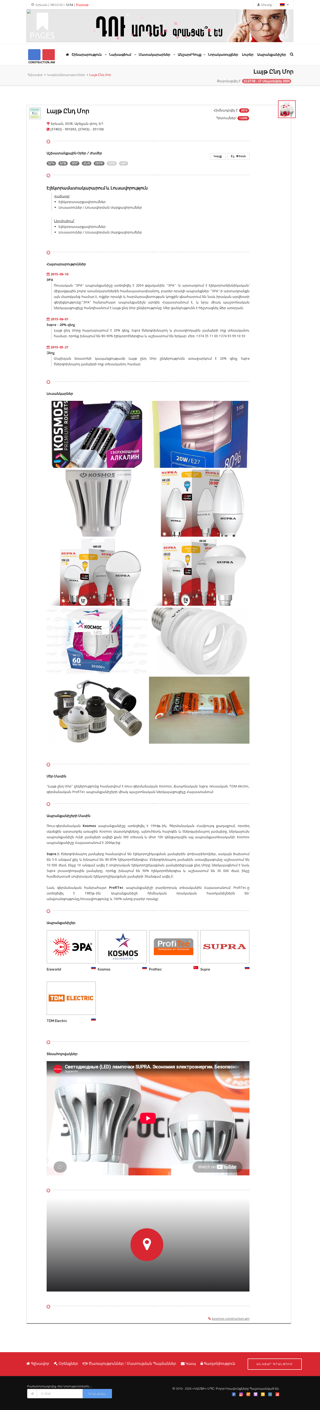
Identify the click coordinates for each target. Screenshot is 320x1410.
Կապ (191, 1363)
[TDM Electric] (65, 999)
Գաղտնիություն (219, 1363)
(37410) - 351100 (91, 129)
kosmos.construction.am (230, 1318)
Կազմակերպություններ (66, 75)
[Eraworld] (65, 947)
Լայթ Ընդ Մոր (100, 75)
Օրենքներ (68, 1363)
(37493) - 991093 (63, 129)
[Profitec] (167, 947)
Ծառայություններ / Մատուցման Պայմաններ (132, 1363)
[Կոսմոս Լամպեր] (97, 435)
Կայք (218, 156)
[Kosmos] (116, 947)
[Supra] (218, 947)
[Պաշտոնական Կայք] (77, 947)
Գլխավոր (35, 75)
